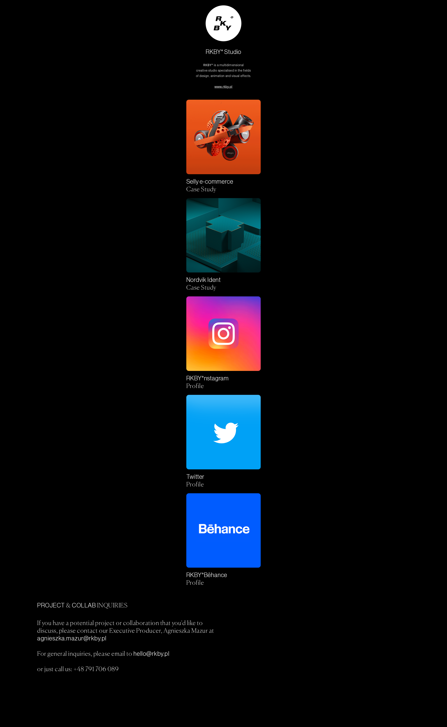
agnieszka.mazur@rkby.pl (71, 638)
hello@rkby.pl (151, 654)
